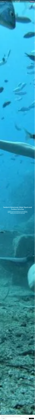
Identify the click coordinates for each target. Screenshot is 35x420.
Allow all (31, 418)
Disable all (3, 418)
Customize (27, 418)
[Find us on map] (28, 1)
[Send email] (27, 1)
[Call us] (25, 1)
